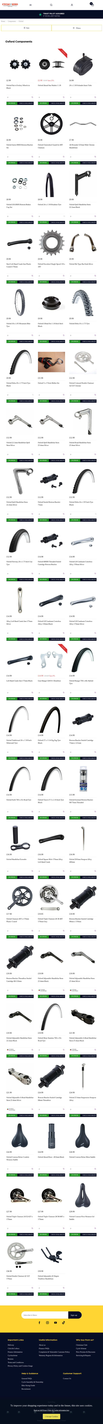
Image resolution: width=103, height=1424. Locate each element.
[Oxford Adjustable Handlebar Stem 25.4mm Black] (51, 957)
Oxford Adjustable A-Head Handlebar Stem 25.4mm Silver (19, 1099)
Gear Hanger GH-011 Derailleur (49, 681)
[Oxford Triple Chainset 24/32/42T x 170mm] (20, 1195)
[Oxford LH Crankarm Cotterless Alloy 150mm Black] (51, 600)
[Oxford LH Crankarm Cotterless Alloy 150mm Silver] (83, 540)
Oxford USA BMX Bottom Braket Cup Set (18, 205)
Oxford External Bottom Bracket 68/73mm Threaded (81, 801)
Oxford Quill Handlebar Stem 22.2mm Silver (17, 503)
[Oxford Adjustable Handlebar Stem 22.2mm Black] (20, 1017)
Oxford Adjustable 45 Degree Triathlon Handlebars (48, 1277)
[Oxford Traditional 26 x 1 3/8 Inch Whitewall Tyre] (20, 719)
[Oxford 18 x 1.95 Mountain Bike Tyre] (20, 302)
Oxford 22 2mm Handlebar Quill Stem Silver (18, 444)
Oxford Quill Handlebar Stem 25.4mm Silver (48, 444)
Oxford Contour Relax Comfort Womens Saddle (17, 1158)
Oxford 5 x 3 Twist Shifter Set (48, 383)
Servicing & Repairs (83, 1355)
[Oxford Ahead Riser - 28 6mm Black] (51, 1136)
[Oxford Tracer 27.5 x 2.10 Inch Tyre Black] (51, 778)
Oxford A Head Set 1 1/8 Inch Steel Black (50, 325)
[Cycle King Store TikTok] (64, 1323)
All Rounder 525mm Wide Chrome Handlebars (82, 146)
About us (42, 1345)
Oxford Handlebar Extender (16, 859)
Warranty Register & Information (51, 1355)
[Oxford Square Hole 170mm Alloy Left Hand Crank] (51, 838)
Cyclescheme (12, 1355)
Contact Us (67, 1378)
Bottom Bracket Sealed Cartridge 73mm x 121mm (81, 741)
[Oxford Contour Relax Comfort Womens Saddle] (20, 1136)
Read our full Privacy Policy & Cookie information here (51, 1410)
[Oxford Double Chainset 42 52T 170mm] (20, 1255)
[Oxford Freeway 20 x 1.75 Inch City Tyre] (20, 540)
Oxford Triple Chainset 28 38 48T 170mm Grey (50, 920)
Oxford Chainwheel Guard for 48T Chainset (50, 146)
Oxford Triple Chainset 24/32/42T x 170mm (19, 1218)
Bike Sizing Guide (28, 1385)
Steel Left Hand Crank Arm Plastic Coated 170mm (18, 265)
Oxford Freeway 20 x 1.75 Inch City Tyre (19, 563)
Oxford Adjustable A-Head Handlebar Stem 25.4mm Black (82, 1039)
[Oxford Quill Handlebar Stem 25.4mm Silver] (51, 421)
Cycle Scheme (81, 1348)
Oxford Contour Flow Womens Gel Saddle (81, 1218)
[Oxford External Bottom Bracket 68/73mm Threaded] (83, 778)
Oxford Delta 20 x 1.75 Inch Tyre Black (18, 384)
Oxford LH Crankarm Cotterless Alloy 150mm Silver (80, 563)
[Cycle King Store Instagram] (47, 1323)
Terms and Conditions (16, 1362)
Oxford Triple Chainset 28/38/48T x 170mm (51, 1218)
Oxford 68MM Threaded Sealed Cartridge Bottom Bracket (49, 563)
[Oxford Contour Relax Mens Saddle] (83, 1136)
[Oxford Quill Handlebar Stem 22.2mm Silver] (20, 481)
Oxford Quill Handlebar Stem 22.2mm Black (80, 205)
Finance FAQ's (44, 1348)
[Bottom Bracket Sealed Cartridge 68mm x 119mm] (83, 898)
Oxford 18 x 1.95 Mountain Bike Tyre (18, 325)
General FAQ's (27, 1378)
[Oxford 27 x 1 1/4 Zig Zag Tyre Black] (51, 719)
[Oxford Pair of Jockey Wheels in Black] (20, 64)
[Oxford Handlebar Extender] (20, 838)
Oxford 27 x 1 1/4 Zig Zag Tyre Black (49, 741)
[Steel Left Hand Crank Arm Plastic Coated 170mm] (20, 243)
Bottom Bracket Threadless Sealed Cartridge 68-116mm (18, 979)
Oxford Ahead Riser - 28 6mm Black (51, 1157)
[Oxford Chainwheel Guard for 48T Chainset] (51, 124)
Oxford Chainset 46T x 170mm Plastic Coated (17, 920)
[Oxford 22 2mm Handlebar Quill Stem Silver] (20, 421)
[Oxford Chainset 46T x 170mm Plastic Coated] (20, 898)
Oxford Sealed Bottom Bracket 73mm (49, 503)
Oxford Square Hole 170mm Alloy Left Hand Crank (50, 860)
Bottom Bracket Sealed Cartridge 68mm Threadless (50, 1099)
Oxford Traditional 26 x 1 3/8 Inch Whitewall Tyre (19, 741)
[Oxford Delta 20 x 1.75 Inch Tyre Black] (20, 362)
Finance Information (15, 1352)
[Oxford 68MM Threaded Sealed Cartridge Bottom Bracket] (51, 540)
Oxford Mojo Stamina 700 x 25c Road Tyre (49, 1039)
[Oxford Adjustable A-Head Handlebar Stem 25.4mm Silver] (20, 1076)
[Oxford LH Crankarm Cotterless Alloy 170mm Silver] (83, 600)
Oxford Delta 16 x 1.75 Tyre (79, 324)
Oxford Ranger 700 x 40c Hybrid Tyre (81, 682)
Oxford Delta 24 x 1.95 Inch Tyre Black (81, 503)
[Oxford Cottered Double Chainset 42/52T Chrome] (83, 362)
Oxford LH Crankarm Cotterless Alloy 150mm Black (49, 622)
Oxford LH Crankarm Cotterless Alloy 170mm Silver (80, 622)
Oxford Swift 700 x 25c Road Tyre (18, 800)
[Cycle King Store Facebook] (39, 1323)
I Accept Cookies (51, 1416)
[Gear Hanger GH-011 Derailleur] (51, 659)
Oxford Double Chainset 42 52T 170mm (18, 1277)
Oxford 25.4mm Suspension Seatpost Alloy (82, 1099)
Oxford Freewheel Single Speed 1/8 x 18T (51, 265)
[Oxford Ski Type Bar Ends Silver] (83, 243)
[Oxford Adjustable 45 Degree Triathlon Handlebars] (51, 1255)
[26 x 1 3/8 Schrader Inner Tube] (83, 64)
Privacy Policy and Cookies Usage (20, 1366)
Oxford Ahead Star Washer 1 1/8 (49, 85)
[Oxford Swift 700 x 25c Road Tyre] (20, 778)
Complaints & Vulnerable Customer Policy (54, 1352)
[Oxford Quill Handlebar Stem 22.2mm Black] (83, 183)
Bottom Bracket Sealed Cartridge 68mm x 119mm (81, 920)
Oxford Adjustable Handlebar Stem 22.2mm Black (19, 1039)
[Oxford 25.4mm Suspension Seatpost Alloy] (83, 1076)
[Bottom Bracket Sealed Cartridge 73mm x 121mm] (83, 719)
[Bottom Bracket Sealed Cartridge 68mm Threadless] (51, 1076)
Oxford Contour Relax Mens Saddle (82, 1157)
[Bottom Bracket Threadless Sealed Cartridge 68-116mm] (20, 957)
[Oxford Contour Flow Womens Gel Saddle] (83, 1195)
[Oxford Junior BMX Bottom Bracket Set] (20, 124)
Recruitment (26, 1389)
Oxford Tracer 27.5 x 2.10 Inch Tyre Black (51, 801)
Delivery (11, 1345)
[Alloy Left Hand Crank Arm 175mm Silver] (20, 600)
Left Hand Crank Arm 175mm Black (19, 681)
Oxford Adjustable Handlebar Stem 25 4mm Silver (82, 979)
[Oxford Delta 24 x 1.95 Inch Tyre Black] (83, 481)
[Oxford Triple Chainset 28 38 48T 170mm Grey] (51, 898)
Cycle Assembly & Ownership (32, 1382)
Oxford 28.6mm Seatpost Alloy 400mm (80, 860)
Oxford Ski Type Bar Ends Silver (81, 264)
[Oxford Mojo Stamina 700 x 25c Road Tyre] (51, 1017)
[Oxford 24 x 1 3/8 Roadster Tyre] (51, 183)
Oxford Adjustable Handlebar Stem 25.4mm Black (50, 979)
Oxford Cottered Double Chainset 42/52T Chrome (81, 384)
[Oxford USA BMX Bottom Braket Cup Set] (20, 183)
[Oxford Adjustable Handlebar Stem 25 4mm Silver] (83, 957)
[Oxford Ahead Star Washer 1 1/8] (51, 64)
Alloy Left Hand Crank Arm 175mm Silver (19, 622)
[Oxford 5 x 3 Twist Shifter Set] (51, 362)
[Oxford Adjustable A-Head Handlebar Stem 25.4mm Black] (83, 1017)
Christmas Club (81, 1345)
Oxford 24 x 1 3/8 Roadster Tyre (49, 204)
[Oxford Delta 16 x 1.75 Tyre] (83, 302)
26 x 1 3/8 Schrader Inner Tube (80, 85)
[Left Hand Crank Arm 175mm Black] (20, 659)
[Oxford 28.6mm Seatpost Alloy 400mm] (83, 838)
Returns (10, 1359)
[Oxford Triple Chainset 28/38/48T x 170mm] (51, 1195)
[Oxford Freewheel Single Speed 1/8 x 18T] (51, 243)
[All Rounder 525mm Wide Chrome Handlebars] (83, 124)
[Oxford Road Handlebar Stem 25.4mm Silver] (83, 421)
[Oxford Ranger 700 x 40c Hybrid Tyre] (83, 659)
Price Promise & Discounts (85, 1352)
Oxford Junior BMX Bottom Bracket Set (19, 146)
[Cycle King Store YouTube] (55, 1323)
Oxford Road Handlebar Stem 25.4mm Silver (80, 444)
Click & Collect (13, 1348)
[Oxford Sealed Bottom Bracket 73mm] (51, 481)
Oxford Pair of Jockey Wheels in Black (18, 86)
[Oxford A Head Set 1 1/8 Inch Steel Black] (51, 302)
